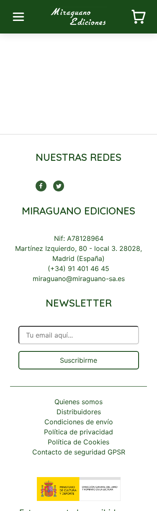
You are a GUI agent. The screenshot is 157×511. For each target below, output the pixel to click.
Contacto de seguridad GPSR (78, 452)
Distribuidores (79, 412)
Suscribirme (78, 360)
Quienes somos (78, 401)
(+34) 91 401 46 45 (78, 268)
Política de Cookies (78, 442)
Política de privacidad (78, 432)
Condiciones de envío (78, 422)
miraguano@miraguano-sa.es (79, 278)
